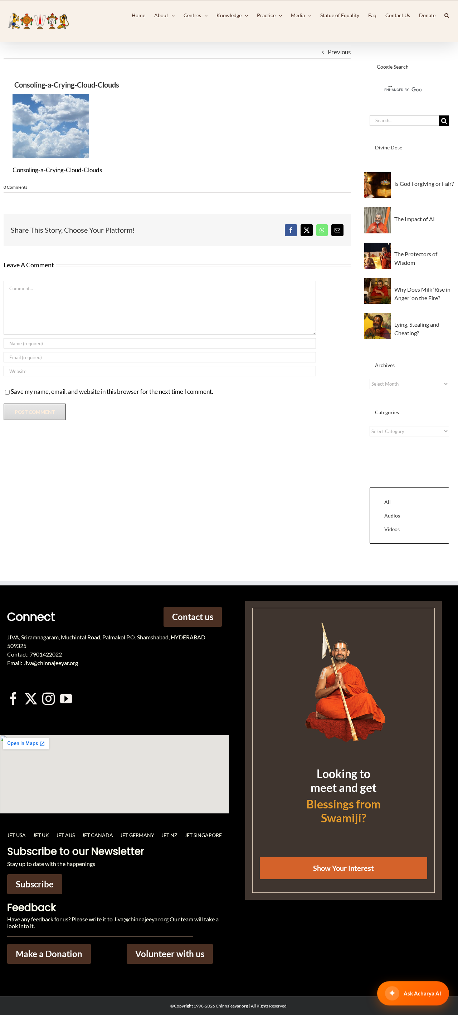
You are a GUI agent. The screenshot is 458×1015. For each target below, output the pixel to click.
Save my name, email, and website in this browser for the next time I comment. (112, 391)
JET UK (41, 835)
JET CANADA (97, 835)
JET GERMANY (137, 835)
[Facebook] (291, 230)
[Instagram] (48, 698)
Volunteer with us (169, 954)
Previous (339, 52)
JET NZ (169, 835)
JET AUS (65, 835)
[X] (307, 230)
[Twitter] (31, 698)
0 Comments (15, 187)
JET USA (16, 835)
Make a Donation (49, 954)
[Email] (337, 230)
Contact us (192, 617)
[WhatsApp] (322, 230)
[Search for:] (404, 120)
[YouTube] (66, 698)
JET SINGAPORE (203, 835)
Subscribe (35, 884)
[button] (446, 15)
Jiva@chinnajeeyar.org (141, 919)
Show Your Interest (343, 868)
